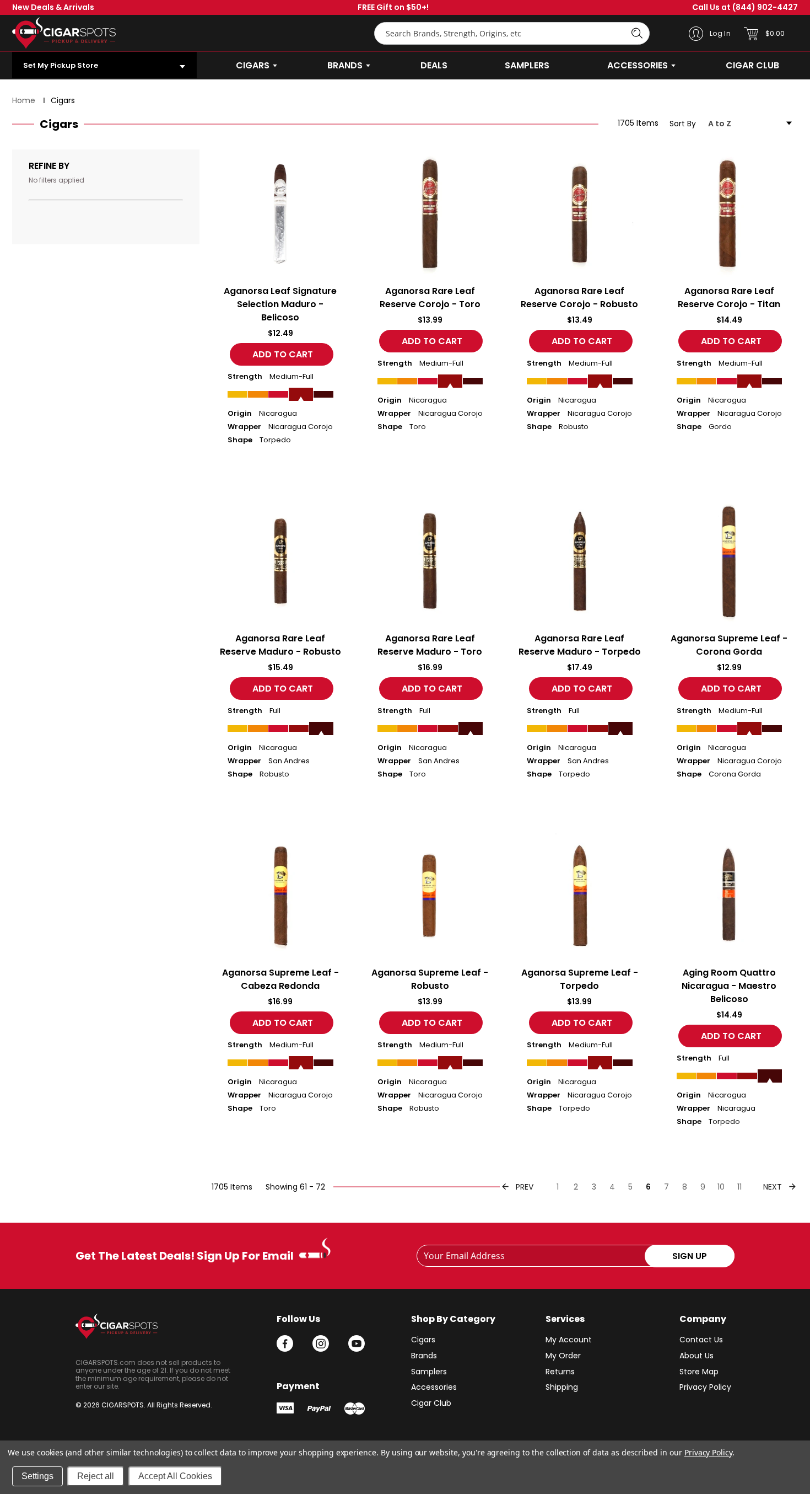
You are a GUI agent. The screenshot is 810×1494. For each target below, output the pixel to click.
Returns (560, 1371)
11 (739, 1186)
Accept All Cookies (175, 1476)
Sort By (682, 123)
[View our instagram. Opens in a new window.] (320, 1343)
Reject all (95, 1476)
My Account (569, 1339)
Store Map (699, 1371)
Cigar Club (431, 1403)
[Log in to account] (696, 33)
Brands (424, 1355)
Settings (37, 1476)
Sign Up (689, 1256)
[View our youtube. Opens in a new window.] (356, 1343)
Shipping (562, 1387)
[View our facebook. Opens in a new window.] (285, 1343)
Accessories (434, 1387)
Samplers (429, 1371)
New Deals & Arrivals (53, 7)
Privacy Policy (705, 1387)
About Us (696, 1355)
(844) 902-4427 (745, 7)
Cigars (423, 1339)
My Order (563, 1355)
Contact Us (701, 1339)
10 (721, 1186)
